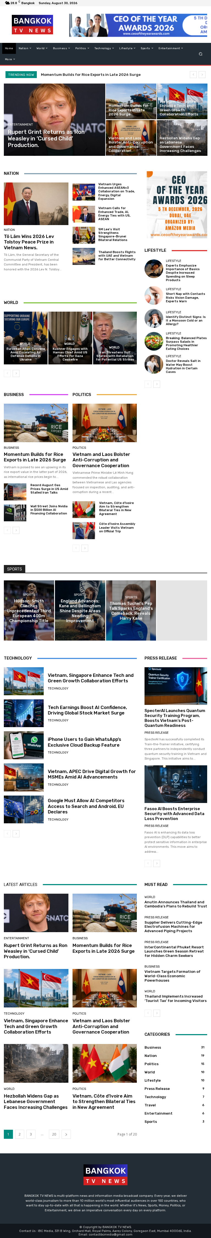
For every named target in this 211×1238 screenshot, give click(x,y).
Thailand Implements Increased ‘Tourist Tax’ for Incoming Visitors (176, 998)
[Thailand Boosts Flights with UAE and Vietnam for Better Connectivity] (84, 256)
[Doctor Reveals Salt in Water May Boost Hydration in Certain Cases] (154, 364)
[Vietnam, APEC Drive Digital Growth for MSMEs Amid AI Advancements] (24, 777)
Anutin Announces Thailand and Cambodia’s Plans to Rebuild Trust (176, 904)
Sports (29, 594)
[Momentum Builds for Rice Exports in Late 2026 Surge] (131, 101)
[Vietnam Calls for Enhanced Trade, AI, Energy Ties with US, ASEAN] (84, 214)
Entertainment (20, 124)
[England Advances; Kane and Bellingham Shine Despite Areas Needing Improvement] (80, 610)
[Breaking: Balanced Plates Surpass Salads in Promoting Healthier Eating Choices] (154, 341)
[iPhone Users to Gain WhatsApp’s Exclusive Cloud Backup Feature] (24, 745)
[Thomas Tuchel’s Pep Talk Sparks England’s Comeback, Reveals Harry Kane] (131, 610)
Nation (9, 229)
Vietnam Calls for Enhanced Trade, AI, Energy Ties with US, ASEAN (114, 213)
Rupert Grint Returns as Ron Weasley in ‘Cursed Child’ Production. (35, 951)
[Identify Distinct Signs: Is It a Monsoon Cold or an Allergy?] (154, 318)
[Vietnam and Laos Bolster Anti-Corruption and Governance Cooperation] (131, 138)
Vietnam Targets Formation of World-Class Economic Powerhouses (173, 976)
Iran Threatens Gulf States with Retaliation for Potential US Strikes (115, 356)
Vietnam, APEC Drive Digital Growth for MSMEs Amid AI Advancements (92, 774)
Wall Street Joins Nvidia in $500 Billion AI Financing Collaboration (49, 510)
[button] (200, 53)
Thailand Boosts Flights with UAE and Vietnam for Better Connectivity (117, 255)
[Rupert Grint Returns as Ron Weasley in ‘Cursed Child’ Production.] (55, 120)
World (25, 343)
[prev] (193, 74)
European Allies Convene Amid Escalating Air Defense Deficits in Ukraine (26, 354)
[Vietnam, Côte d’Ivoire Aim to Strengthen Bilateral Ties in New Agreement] (84, 509)
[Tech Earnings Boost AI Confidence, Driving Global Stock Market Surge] (24, 713)
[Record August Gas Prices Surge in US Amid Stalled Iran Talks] (15, 491)
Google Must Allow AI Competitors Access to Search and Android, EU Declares (86, 806)
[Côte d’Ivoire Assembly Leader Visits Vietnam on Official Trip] (84, 530)
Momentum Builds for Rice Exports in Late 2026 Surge (91, 75)
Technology (58, 688)
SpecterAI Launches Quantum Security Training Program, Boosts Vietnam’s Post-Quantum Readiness (175, 718)
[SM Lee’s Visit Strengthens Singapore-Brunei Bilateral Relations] (84, 235)
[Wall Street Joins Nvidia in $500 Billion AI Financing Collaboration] (15, 513)
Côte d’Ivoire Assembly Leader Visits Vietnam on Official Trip (117, 527)
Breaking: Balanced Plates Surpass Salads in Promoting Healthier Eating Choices (186, 343)
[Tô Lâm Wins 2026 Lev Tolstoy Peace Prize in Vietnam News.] (36, 203)
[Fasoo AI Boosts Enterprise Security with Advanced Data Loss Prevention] (176, 784)
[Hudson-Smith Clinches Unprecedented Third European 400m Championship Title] (29, 610)
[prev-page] (7, 373)
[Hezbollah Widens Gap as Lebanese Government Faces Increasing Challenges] (182, 138)
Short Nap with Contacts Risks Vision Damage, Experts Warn (185, 297)
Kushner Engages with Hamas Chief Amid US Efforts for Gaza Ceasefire (70, 354)
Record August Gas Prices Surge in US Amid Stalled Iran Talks (49, 488)
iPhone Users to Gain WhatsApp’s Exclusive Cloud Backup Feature (84, 741)
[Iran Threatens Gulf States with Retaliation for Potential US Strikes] (115, 338)
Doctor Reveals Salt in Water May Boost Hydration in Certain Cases (183, 366)
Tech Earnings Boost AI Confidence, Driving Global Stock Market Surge (87, 710)
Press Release (157, 732)
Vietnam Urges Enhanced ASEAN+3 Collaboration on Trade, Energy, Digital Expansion (116, 191)
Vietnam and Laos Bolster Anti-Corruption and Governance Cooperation (101, 460)
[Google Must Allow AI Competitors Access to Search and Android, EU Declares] (24, 810)
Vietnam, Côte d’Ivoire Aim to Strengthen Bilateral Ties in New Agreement (116, 508)
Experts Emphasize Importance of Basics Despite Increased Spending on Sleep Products (183, 273)
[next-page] (16, 373)
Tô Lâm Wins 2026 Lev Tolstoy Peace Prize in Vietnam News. (29, 242)
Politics (79, 447)
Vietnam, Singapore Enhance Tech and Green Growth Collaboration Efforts (91, 677)
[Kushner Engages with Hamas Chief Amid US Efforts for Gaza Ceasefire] (70, 338)
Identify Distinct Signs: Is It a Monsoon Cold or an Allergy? (186, 320)
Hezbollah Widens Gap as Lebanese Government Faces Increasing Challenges (36, 1101)
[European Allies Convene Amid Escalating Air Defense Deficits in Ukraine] (26, 338)
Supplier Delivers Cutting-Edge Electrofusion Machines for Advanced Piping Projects (173, 926)
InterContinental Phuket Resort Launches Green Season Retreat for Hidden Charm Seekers (174, 951)
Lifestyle (173, 260)
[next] (202, 74)
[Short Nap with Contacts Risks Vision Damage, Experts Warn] (154, 295)
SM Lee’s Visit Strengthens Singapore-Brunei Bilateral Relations (112, 235)
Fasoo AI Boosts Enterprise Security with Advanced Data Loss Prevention (174, 813)
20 (54, 1134)
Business (11, 447)
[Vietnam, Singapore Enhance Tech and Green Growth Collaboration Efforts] (182, 101)
